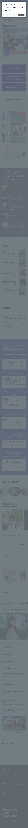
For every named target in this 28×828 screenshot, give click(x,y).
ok (21, 15)
